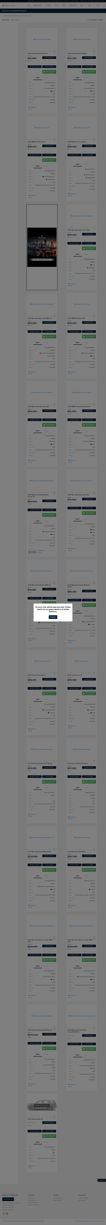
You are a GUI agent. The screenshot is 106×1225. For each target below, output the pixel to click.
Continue (53, 617)
